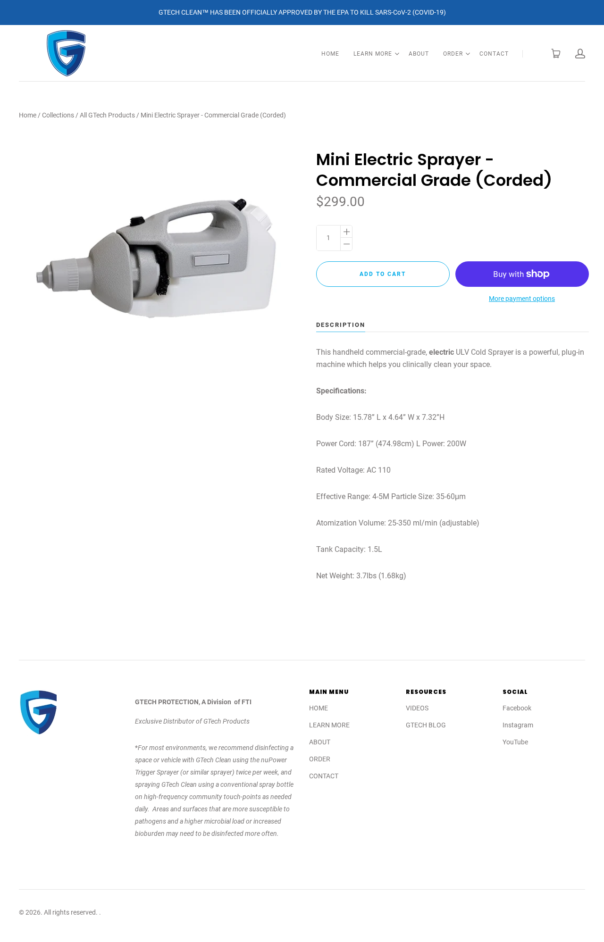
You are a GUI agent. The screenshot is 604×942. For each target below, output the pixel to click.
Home (27, 115)
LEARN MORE (372, 53)
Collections (58, 115)
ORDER (453, 53)
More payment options (522, 298)
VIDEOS (417, 708)
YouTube (515, 742)
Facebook (517, 708)
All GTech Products (107, 115)
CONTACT (494, 53)
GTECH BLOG (426, 725)
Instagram (518, 725)
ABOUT (419, 53)
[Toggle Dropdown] (396, 54)
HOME (330, 53)
